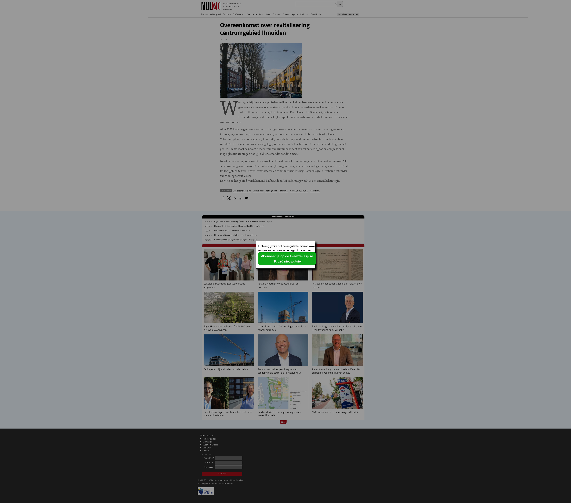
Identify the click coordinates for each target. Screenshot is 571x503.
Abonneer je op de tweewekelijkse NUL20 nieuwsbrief (287, 258)
